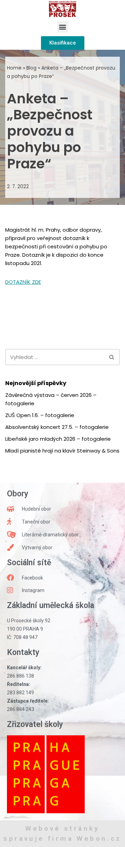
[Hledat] (112, 357)
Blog (31, 67)
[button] (62, 27)
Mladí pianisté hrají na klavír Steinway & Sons (62, 450)
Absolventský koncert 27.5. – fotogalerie (57, 427)
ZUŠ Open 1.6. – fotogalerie (39, 415)
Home (14, 67)
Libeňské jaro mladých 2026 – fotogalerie (58, 438)
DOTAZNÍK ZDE (23, 282)
